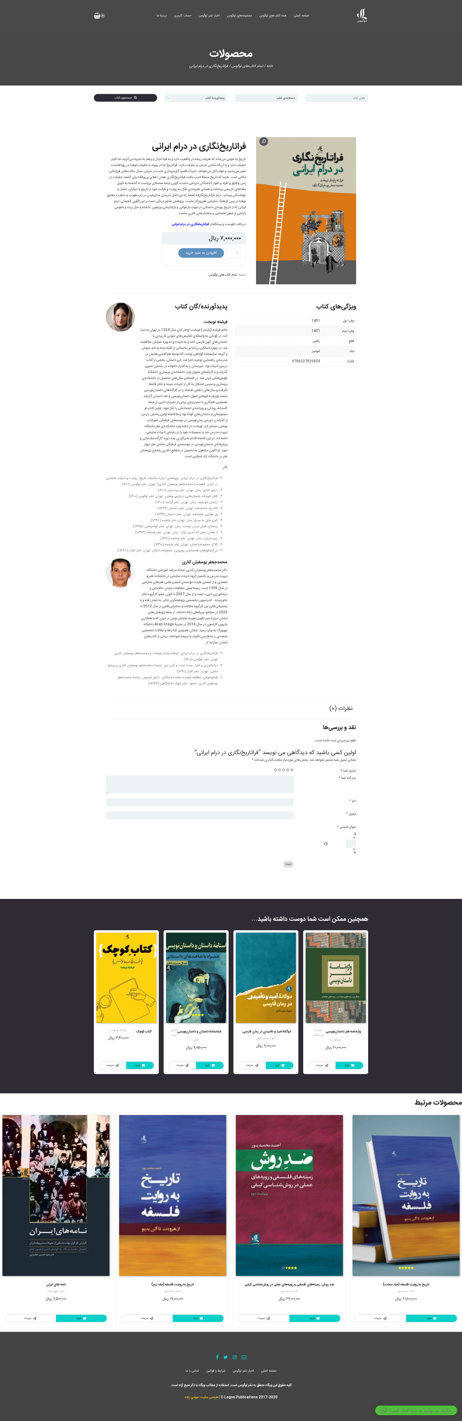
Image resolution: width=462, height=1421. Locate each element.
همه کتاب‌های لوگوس (273, 15)
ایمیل (351, 814)
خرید (347, 1065)
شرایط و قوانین (215, 1371)
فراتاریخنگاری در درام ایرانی (190, 224)
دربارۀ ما (162, 15)
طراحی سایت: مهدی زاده (201, 1397)
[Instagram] (235, 1358)
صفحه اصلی (301, 15)
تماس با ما (192, 1371)
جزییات (319, 1065)
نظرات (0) (341, 709)
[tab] (341, 709)
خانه (270, 66)
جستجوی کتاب (124, 97)
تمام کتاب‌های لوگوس (247, 66)
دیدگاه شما (347, 778)
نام (352, 801)
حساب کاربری (182, 15)
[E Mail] (244, 1358)
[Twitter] (225, 1358)
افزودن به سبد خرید (201, 253)
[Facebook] (217, 1358)
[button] (416, 1410)
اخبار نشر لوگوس (209, 15)
